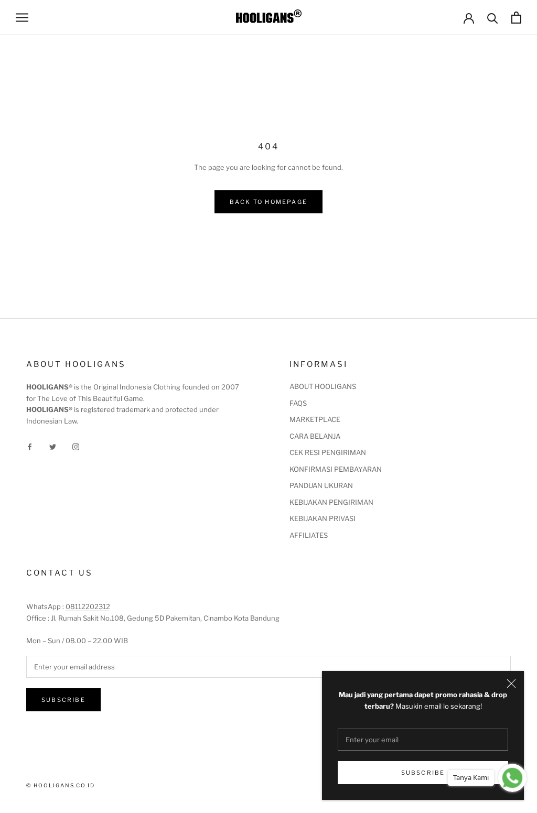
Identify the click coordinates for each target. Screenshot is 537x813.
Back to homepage (268, 201)
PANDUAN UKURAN (321, 485)
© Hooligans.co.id (60, 785)
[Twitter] (52, 446)
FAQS (298, 403)
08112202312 (88, 606)
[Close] (511, 683)
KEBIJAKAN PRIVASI (322, 518)
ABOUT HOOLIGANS (322, 386)
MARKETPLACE (314, 419)
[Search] (492, 17)
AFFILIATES (308, 535)
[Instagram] (75, 446)
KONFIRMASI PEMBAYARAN (335, 469)
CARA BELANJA (314, 436)
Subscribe (423, 772)
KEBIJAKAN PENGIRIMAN (331, 502)
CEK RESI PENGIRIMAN (327, 452)
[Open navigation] (22, 17)
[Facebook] (29, 446)
